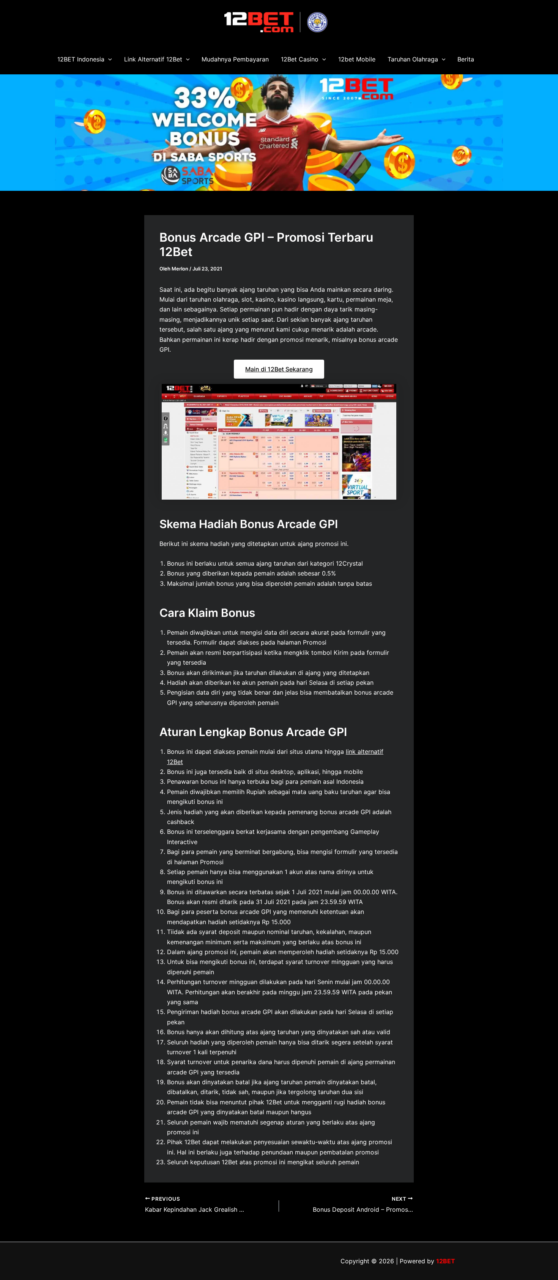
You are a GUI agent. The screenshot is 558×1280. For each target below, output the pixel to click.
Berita (465, 59)
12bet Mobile (356, 59)
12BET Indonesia (80, 59)
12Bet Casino (299, 59)
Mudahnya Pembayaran (235, 59)
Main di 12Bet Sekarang (279, 369)
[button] (108, 59)
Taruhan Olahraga (413, 59)
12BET (445, 1261)
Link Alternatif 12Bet (153, 59)
